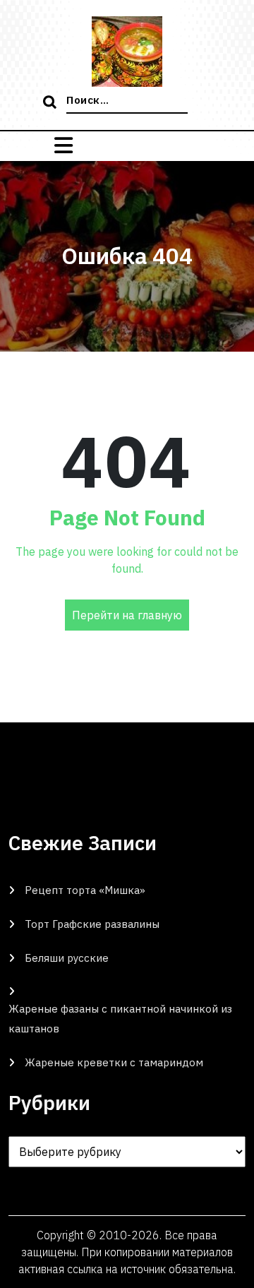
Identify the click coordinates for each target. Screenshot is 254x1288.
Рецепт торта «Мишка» (85, 890)
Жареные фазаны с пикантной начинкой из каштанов (120, 1018)
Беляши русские (67, 958)
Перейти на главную (127, 615)
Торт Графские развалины (92, 924)
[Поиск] (51, 103)
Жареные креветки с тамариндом (114, 1062)
